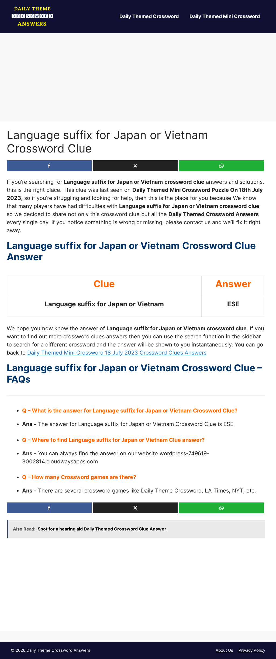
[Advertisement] (138, 81)
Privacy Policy (252, 650)
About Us (224, 650)
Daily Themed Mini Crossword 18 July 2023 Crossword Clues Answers (116, 352)
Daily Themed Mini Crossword (224, 16)
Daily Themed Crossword (149, 16)
